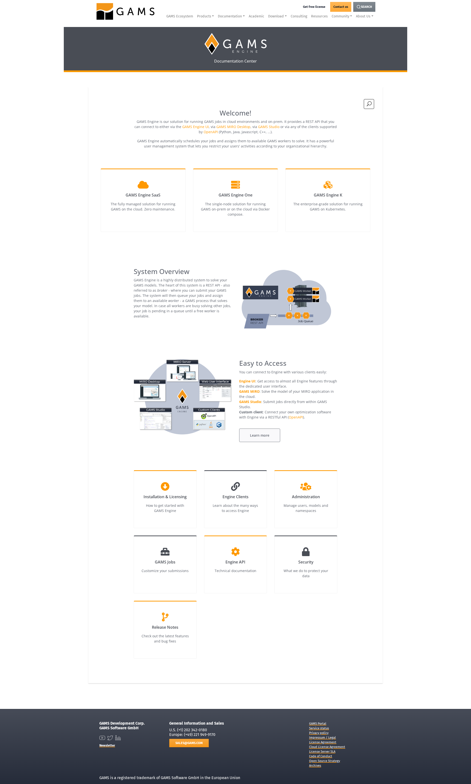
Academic (256, 16)
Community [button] (340, 16)
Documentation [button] (230, 16)
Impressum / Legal (322, 737)
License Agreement (322, 742)
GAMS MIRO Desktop (233, 126)
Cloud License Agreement (327, 747)
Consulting (299, 16)
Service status (319, 728)
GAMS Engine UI (195, 126)
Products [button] (204, 16)
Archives (315, 765)
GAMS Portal (317, 723)
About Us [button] (363, 16)
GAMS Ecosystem (179, 16)
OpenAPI (211, 132)
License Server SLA (322, 751)
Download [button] (276, 16)
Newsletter (107, 745)
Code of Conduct (320, 756)
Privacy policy (318, 733)
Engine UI (247, 381)
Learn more (259, 435)
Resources (319, 16)
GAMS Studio (268, 126)
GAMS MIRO (249, 391)
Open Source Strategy (324, 761)
